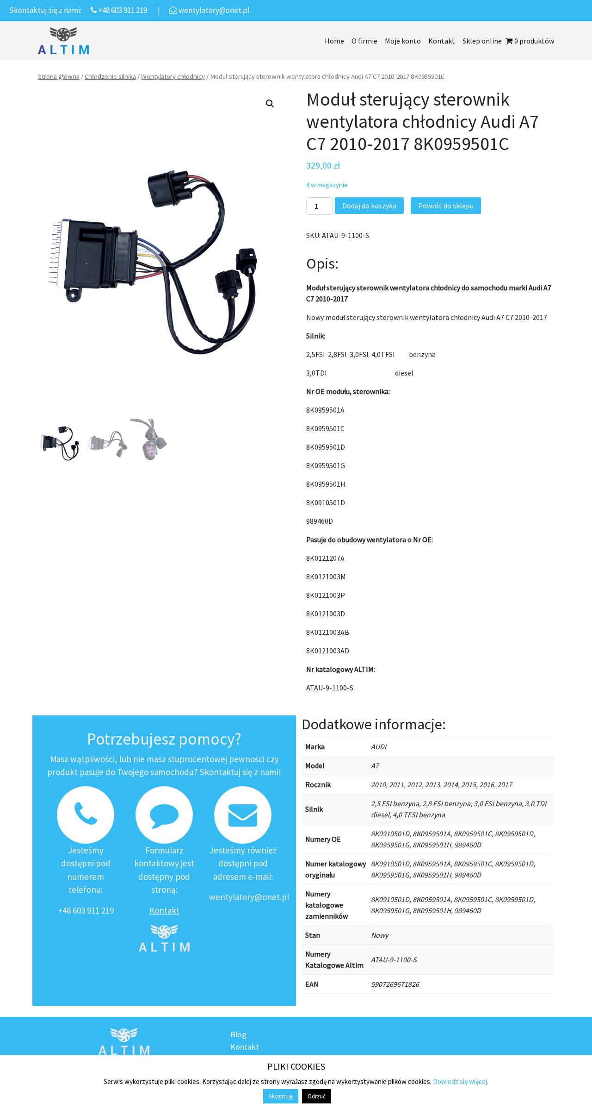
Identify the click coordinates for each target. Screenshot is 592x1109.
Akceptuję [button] (281, 1096)
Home (334, 40)
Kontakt (441, 40)
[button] (270, 103)
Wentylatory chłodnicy (173, 76)
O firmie (364, 40)
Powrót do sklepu (446, 205)
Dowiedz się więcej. (460, 1081)
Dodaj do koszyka (369, 205)
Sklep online (482, 40)
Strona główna (59, 76)
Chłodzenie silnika (110, 76)
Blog (238, 1034)
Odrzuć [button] (317, 1096)
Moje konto (403, 40)
